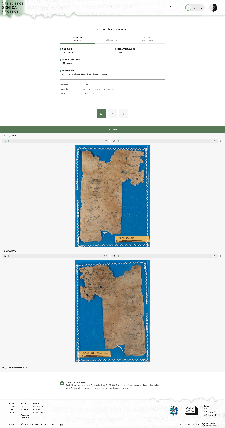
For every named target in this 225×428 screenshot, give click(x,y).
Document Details (77, 38)
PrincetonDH (211, 412)
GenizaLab (210, 409)
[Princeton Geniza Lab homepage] (176, 411)
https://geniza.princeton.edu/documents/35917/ (85, 388)
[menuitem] (113, 8)
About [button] (159, 7)
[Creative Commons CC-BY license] (61, 425)
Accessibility (13, 424)
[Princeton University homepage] (209, 425)
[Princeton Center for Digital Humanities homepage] (193, 411)
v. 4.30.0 (196, 424)
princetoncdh (211, 415)
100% (106, 141)
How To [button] (173, 7)
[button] (13, 9)
